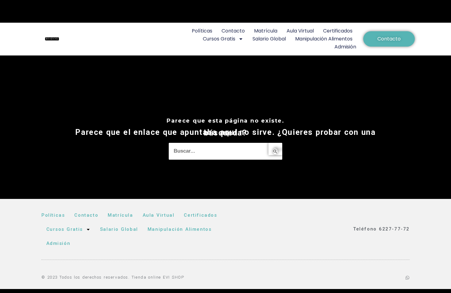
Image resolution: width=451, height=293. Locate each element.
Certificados (338, 30)
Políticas (202, 30)
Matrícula (265, 30)
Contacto (233, 30)
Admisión (345, 46)
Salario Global (269, 38)
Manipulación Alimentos (324, 38)
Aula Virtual (300, 30)
